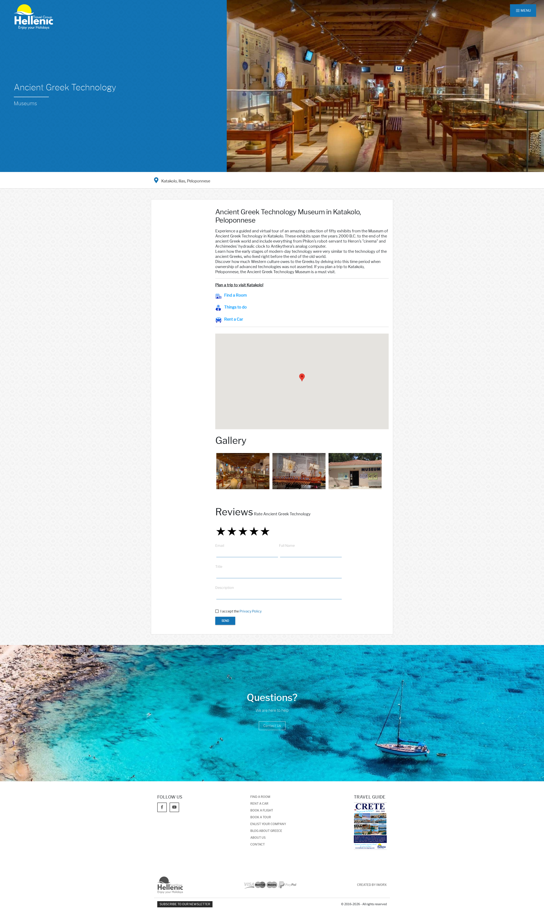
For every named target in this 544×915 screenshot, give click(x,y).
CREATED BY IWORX (372, 885)
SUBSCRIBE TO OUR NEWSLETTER (185, 904)
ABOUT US (258, 838)
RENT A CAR (259, 804)
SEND (225, 620)
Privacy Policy (250, 611)
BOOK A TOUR (260, 817)
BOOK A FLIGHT (261, 810)
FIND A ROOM (260, 797)
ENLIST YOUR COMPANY (268, 824)
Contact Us (272, 726)
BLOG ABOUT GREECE (266, 831)
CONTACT (257, 844)
